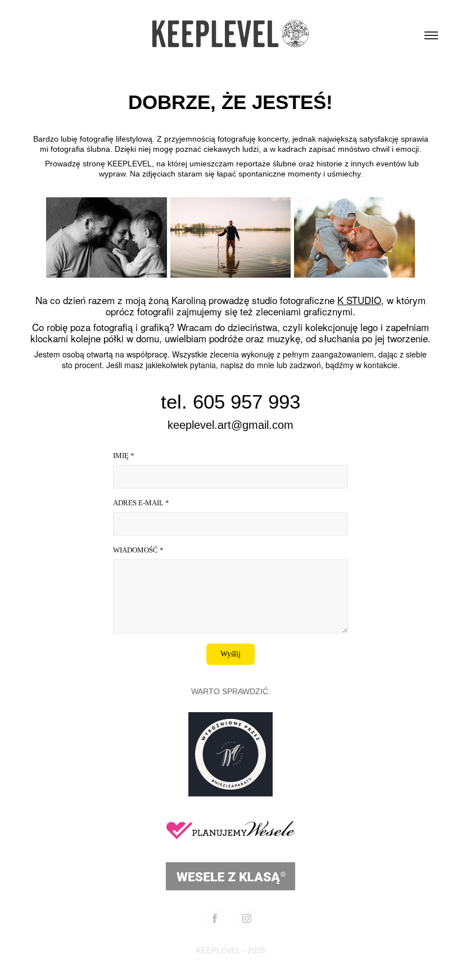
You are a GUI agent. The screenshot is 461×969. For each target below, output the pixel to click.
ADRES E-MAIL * (141, 503)
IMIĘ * (123, 455)
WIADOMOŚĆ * (138, 550)
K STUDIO (359, 300)
